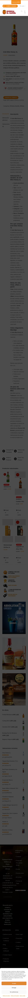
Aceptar (14, 983)
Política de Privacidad (15, 995)
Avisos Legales (22, 995)
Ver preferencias (14, 992)
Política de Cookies (6, 995)
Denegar (14, 987)
